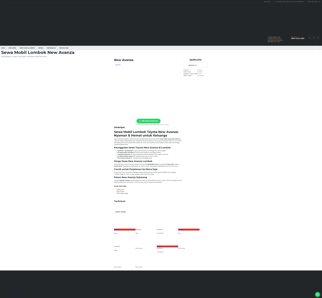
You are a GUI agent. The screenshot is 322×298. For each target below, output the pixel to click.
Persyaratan (51, 48)
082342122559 (267, 1)
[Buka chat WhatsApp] (317, 294)
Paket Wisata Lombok (27, 48)
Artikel (40, 48)
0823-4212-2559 (297, 38)
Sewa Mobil (12, 48)
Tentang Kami (63, 48)
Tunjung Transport (14, 292)
